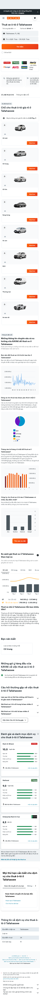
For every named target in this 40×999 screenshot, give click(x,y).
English (21, 13)
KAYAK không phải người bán (13, 985)
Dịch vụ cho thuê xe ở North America (19, 958)
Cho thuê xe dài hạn (12, 903)
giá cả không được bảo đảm (10, 978)
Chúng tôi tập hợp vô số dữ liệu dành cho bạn (18, 989)
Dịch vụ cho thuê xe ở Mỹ (9, 959)
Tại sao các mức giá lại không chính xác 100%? (17, 993)
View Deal (32, 143)
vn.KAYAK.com (16, 956)
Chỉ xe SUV (7, 52)
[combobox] (9, 28)
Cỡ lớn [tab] (23, 570)
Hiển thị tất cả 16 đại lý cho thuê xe (13, 859)
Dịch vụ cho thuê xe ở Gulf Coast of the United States (19, 961)
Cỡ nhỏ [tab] (5, 570)
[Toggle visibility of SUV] (15, 430)
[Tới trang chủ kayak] (13, 18)
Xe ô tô (24, 956)
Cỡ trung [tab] (14, 570)
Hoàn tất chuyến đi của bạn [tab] (14, 886)
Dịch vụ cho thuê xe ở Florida (27, 959)
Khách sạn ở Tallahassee (13, 901)
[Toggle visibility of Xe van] (16, 442)
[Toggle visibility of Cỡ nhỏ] (16, 436)
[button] (37, 12)
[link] (20, 540)
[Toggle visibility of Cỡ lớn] (16, 439)
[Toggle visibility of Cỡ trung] (17, 433)
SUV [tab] (30, 570)
